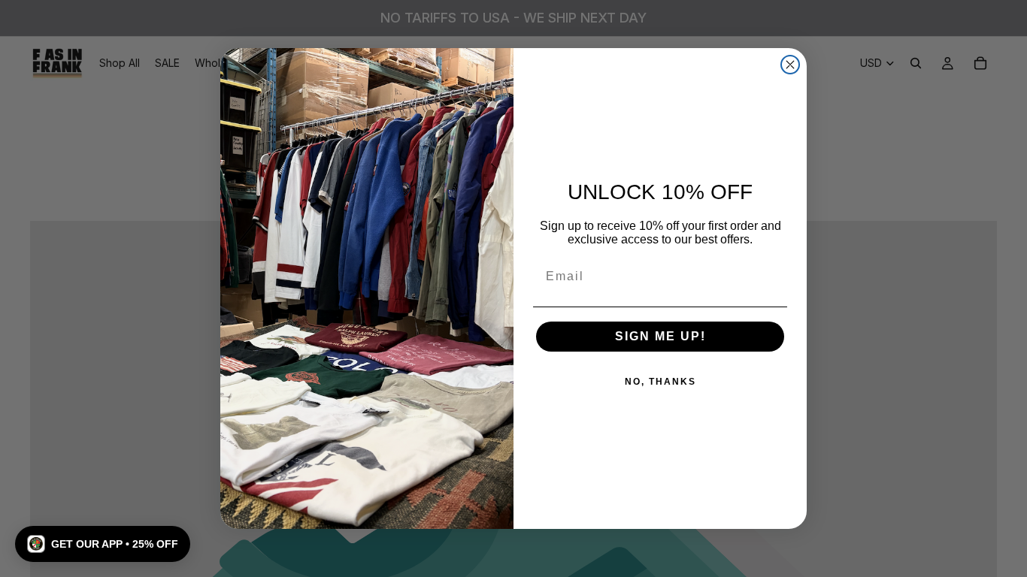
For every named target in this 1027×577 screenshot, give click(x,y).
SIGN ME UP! (660, 336)
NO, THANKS (660, 381)
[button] (102, 544)
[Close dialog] (790, 65)
